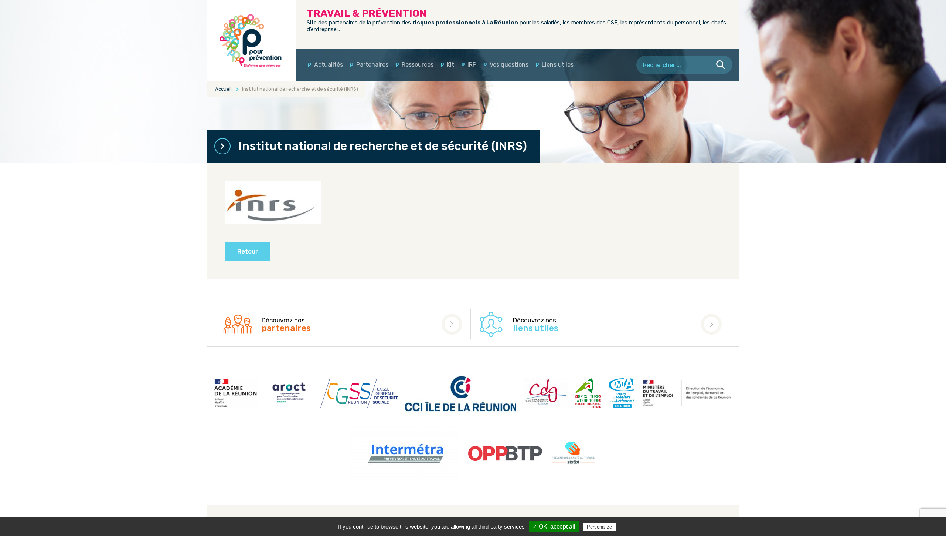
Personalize (599, 527)
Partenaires (372, 64)
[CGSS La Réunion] (251, 40)
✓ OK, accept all (553, 526)
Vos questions (509, 64)
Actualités (328, 64)
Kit (450, 64)
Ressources (417, 64)
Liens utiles (558, 64)
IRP (471, 64)
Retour (247, 251)
